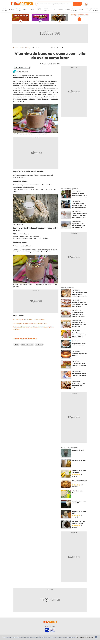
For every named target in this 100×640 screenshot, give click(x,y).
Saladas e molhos (46, 9)
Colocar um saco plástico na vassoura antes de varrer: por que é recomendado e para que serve (79, 195)
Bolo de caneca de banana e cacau (78, 522)
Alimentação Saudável (88, 9)
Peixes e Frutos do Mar (39, 10)
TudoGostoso (16, 47)
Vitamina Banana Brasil (78, 492)
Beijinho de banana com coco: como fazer (78, 385)
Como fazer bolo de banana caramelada (79, 364)
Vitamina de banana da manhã (79, 502)
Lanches (81, 9)
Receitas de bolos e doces (27, 344)
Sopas (53, 9)
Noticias (23, 47)
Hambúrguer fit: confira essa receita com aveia (29, 323)
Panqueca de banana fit (79, 482)
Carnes (25, 9)
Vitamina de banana (79, 460)
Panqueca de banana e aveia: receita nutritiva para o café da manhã (79, 294)
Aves (32, 9)
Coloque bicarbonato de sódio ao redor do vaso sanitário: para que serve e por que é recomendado (79, 215)
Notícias (11, 9)
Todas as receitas (95, 9)
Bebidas (68, 9)
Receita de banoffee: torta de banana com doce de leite (79, 304)
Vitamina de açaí (78, 450)
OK (96, 637)
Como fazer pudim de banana (79, 354)
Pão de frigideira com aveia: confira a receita (29, 319)
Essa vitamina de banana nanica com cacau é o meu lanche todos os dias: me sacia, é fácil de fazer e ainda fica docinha (79, 335)
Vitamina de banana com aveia (79, 471)
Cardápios (29, 47)
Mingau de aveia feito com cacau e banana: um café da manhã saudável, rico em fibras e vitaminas (79, 314)
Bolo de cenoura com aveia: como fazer (79, 344)
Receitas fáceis (39, 344)
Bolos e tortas (18, 9)
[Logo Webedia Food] (50, 630)
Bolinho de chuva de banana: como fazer (79, 374)
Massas (61, 9)
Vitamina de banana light (79, 512)
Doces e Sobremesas (74, 9)
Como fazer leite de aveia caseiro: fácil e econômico (79, 324)
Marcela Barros (23, 72)
